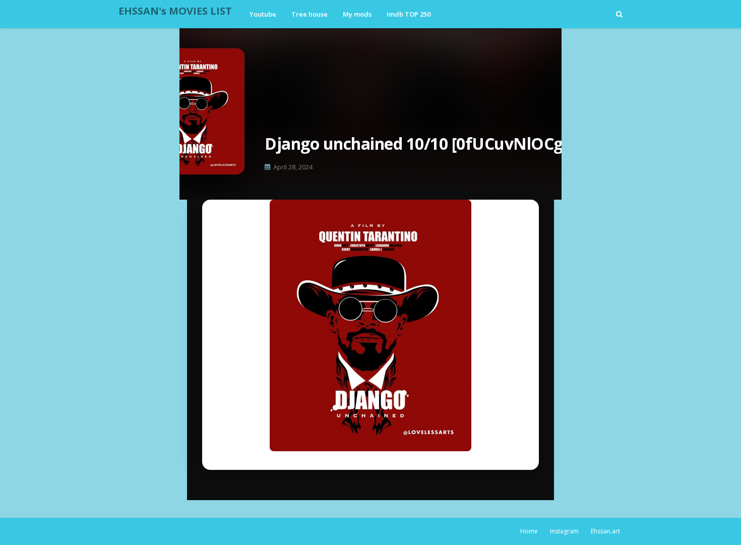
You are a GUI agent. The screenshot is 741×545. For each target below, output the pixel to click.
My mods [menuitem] (357, 14)
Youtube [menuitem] (263, 14)
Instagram (564, 531)
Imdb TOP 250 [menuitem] (408, 14)
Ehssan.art (605, 531)
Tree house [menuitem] (309, 14)
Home (529, 531)
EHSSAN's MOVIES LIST (175, 11)
